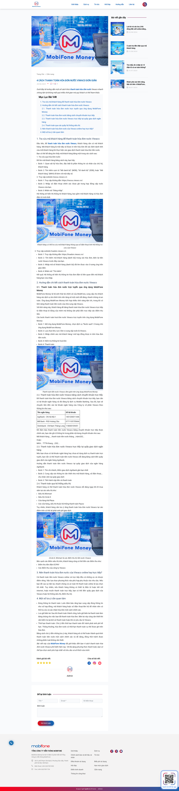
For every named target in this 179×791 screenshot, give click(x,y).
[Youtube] (122, 752)
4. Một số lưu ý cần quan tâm (52, 132)
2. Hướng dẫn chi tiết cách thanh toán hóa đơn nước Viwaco (64, 105)
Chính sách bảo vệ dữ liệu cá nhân (81, 756)
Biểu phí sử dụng (100, 761)
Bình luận (41, 706)
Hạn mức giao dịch (101, 766)
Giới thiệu (74, 4)
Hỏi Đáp (107, 4)
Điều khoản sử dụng (78, 761)
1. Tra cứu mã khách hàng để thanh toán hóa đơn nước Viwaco (66, 102)
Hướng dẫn (120, 4)
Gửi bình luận (46, 723)
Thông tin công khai (78, 774)
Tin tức (96, 4)
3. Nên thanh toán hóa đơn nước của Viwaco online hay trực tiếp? (67, 129)
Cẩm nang (98, 770)
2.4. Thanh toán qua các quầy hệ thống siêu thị (61, 125)
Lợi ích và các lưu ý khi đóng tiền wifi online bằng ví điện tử (136, 29)
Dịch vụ (86, 4)
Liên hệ (131, 4)
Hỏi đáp (74, 766)
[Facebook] (112, 752)
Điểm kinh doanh (77, 770)
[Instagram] (117, 752)
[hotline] (11, 743)
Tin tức (96, 755)
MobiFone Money (58, 643)
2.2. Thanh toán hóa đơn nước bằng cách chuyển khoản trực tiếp (68, 115)
